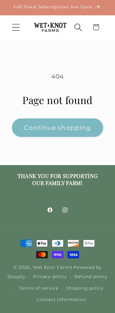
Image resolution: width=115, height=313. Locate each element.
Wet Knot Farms (52, 267)
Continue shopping (57, 127)
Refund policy (91, 276)
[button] (16, 27)
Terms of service (39, 288)
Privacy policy (50, 276)
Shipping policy (85, 288)
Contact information (61, 299)
